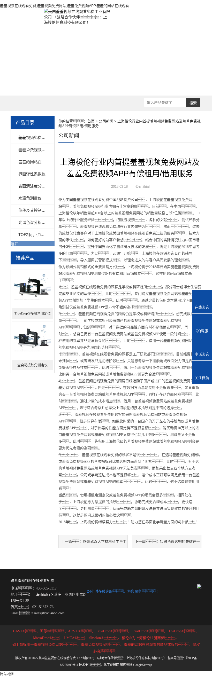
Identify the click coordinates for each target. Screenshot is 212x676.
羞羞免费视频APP (33, 149)
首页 (91, 121)
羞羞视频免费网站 (33, 137)
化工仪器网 (111, 665)
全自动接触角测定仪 (32, 365)
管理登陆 (126, 665)
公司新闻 (106, 121)
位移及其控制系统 (33, 210)
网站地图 (7, 674)
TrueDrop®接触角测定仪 (32, 313)
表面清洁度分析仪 (33, 186)
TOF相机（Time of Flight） (41, 234)
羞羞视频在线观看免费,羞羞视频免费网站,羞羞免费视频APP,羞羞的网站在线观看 (64, 6)
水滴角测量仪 (30, 198)
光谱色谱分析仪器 (33, 222)
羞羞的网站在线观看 (35, 162)
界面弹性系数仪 (32, 174)
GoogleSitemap (142, 665)
